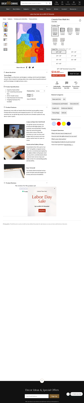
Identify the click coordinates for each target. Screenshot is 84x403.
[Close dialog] (55, 189)
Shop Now (42, 210)
